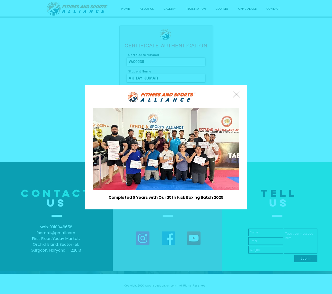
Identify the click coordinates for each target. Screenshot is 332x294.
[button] (236, 94)
